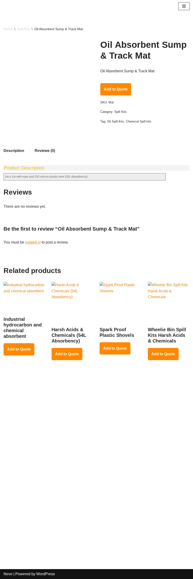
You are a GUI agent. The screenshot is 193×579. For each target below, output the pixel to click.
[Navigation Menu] (183, 6)
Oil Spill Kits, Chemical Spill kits (129, 121)
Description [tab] (14, 151)
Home (8, 29)
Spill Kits (23, 29)
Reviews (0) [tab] (45, 151)
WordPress (45, 574)
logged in (33, 242)
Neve (8, 574)
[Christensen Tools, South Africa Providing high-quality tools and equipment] (19, 6)
